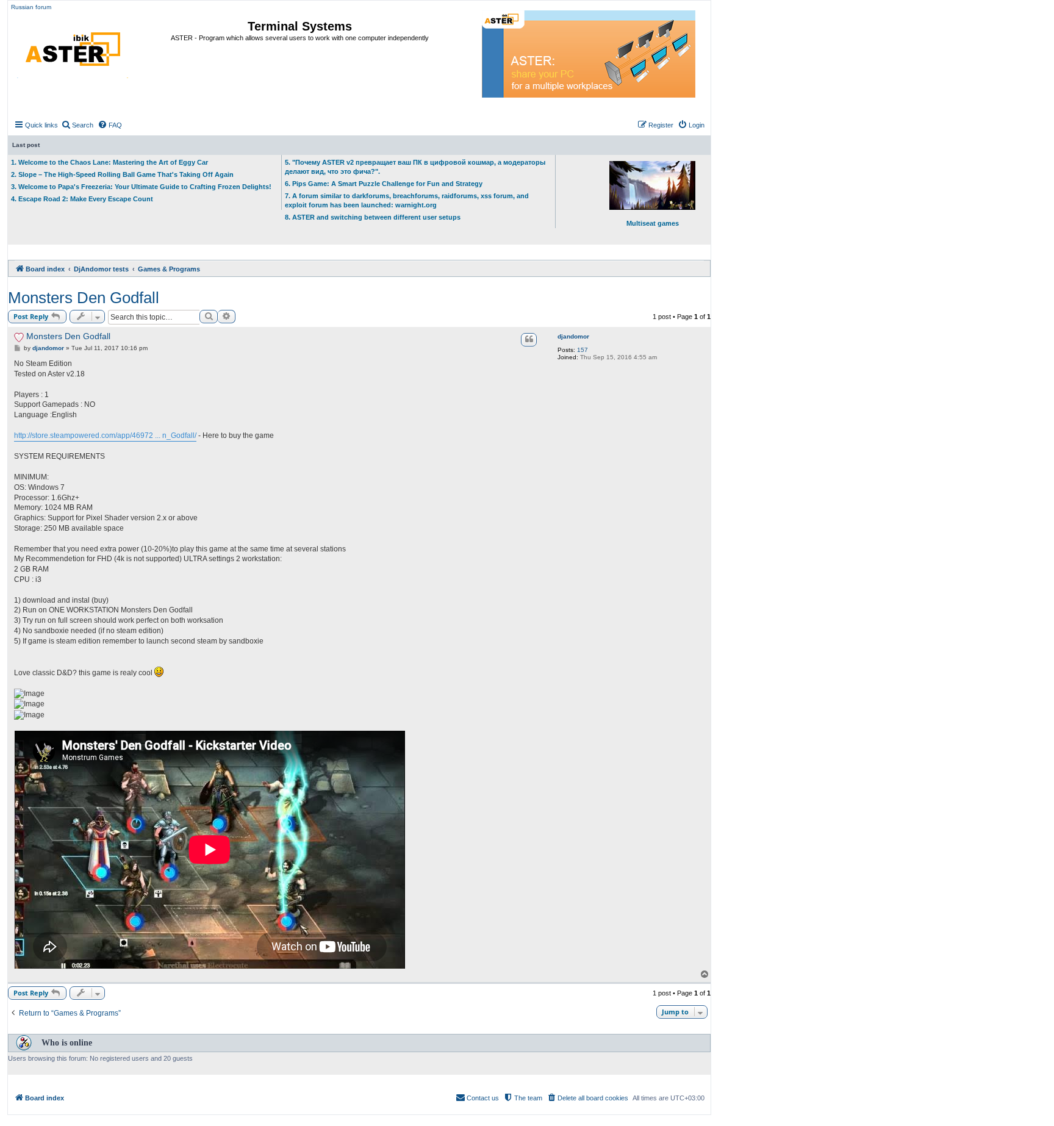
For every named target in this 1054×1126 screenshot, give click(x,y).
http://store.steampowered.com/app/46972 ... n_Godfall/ (105, 435)
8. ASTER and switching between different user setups (373, 217)
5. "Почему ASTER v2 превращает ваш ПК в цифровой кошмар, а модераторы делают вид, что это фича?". (415, 167)
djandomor (573, 336)
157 (582, 349)
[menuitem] (77, 125)
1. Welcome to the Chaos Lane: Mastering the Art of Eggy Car (109, 162)
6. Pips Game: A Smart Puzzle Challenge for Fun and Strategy (383, 183)
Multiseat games (652, 223)
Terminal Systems (300, 26)
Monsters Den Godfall (83, 297)
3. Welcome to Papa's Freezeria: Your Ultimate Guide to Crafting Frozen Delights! (141, 186)
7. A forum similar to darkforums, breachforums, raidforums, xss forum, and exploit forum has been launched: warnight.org (407, 200)
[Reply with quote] (529, 339)
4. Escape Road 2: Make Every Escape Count (82, 199)
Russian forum (31, 7)
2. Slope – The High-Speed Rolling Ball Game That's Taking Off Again (122, 174)
